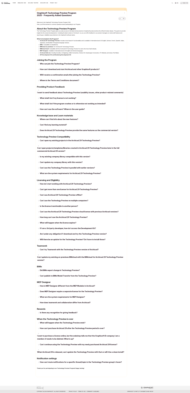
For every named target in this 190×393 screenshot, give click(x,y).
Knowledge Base (22, 3)
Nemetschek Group (147, 391)
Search (172, 3)
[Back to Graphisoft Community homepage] (6, 2)
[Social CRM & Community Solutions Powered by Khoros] (40, 387)
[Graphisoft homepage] (147, 388)
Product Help (53, 3)
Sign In (185, 3)
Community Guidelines (93, 391)
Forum (14, 3)
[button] (120, 18)
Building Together (33, 3)
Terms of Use (82, 391)
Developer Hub (44, 3)
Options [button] (125, 9)
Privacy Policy (73, 391)
